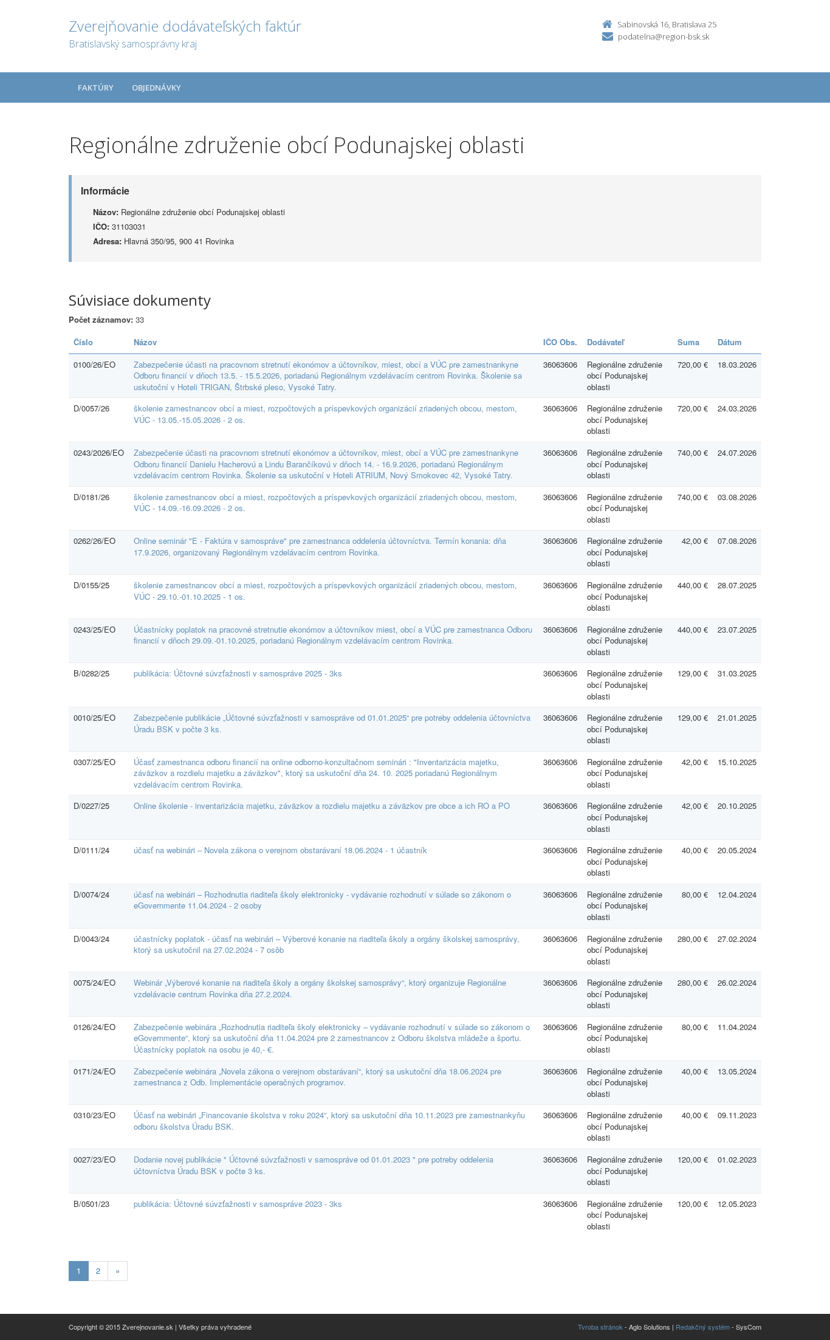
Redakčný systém (703, 1326)
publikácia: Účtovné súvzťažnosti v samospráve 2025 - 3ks (238, 673)
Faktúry (96, 87)
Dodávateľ (605, 342)
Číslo (83, 342)
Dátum (730, 342)
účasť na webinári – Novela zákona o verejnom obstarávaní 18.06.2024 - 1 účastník (280, 850)
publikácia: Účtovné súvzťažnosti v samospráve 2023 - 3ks (238, 1203)
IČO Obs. (560, 342)
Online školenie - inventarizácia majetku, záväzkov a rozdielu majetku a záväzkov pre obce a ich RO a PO (322, 805)
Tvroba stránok (600, 1326)
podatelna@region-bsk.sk (663, 36)
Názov (145, 342)
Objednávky (156, 87)
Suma (688, 342)
